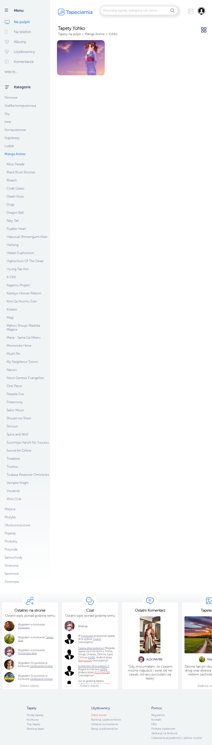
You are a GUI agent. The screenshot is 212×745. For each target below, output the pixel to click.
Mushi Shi (13, 354)
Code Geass (15, 188)
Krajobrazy (12, 138)
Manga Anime (15, 154)
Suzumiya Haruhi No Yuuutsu (28, 442)
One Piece (14, 386)
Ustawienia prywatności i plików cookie (176, 738)
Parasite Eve (15, 394)
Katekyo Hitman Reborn (24, 293)
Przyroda (11, 549)
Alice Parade (16, 164)
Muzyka (10, 517)
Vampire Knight (18, 483)
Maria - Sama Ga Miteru (23, 338)
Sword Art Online (19, 450)
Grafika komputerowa (20, 106)
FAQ (154, 724)
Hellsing (12, 245)
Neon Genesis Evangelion (25, 378)
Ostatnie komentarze (104, 724)
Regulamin (158, 715)
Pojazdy (10, 533)
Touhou (12, 467)
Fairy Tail (13, 221)
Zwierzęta (12, 582)
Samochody (13, 557)
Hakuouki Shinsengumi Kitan (27, 237)
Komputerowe (15, 130)
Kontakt (156, 719)
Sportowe (12, 574)
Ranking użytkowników (106, 719)
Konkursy (33, 719)
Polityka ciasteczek (163, 729)
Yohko (113, 34)
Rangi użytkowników (104, 729)
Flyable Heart (16, 229)
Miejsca (10, 509)
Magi (10, 317)
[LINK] (103, 669)
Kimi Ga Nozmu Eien (22, 301)
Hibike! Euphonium (20, 253)
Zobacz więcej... (30, 685)
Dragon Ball (15, 213)
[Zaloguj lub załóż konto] (202, 11)
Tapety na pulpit (69, 34)
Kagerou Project (18, 285)
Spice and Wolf (17, 434)
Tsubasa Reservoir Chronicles (28, 475)
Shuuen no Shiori (19, 418)
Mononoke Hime (19, 346)
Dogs (10, 204)
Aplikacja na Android (164, 733)
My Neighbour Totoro (22, 362)
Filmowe (11, 98)
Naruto (12, 370)
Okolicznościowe (17, 525)
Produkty (11, 541)
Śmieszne (12, 565)
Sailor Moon (15, 410)
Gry (7, 114)
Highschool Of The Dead (25, 261)
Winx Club (14, 499)
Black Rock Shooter (21, 172)
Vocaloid (13, 491)
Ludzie (9, 146)
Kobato (12, 309)
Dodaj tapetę (35, 715)
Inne (8, 122)
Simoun (12, 426)
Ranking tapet (35, 729)
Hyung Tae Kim (18, 269)
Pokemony (15, 402)
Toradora (13, 459)
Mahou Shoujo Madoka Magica (23, 327)
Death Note (15, 196)
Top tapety (33, 724)
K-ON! (11, 277)
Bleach (12, 180)
